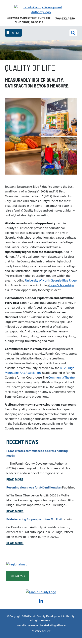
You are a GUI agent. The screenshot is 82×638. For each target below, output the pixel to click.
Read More (14, 479)
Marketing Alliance (54, 625)
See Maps (17, 576)
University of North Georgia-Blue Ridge (51, 280)
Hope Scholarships (61, 285)
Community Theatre (61, 377)
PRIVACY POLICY (41, 631)
